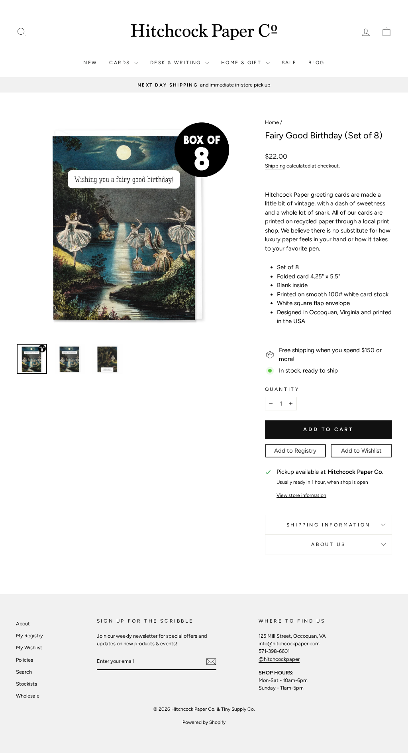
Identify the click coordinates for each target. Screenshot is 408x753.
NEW (90, 62)
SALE (289, 62)
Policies (24, 660)
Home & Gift (242, 62)
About (23, 624)
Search (24, 672)
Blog (316, 62)
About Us (328, 544)
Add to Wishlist (361, 450)
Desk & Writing (176, 62)
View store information (301, 495)
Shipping (275, 166)
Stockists (26, 684)
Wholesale (27, 696)
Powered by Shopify (204, 722)
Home (272, 122)
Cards (120, 62)
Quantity (282, 389)
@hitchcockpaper (279, 659)
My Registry (29, 636)
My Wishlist (29, 647)
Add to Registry (295, 450)
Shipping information (328, 525)
